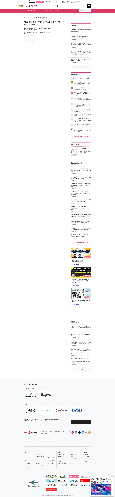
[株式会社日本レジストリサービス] (30, 411)
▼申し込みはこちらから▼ (96, 483)
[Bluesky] (83, 432)
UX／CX (37, 463)
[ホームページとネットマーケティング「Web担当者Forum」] (74, 477)
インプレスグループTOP (80, 441)
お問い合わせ (62, 439)
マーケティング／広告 (33, 14)
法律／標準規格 (28, 463)
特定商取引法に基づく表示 (48, 441)
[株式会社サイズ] (61, 411)
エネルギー (64, 2)
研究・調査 (78, 1)
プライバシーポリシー (31, 441)
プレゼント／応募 (88, 458)
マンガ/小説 (73, 458)
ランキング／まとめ (62, 463)
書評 (72, 456)
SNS (43, 14)
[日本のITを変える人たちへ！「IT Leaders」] (63, 481)
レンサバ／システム (50, 463)
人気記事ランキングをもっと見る (82, 136)
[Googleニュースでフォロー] (86, 432)
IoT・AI (70, 1)
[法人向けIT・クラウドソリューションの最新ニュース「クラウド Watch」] (51, 481)
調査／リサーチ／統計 (77, 14)
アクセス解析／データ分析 (51, 14)
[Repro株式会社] (46, 395)
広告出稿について (81, 6)
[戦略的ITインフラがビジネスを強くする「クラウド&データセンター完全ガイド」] (51, 477)
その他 (48, 468)
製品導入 (56, 1)
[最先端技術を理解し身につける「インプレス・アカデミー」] (85, 485)
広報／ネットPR (28, 465)
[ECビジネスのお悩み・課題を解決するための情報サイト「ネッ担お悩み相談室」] (51, 490)
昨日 (74, 78)
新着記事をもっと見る (82, 67)
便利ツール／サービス (63, 461)
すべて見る (82, 369)
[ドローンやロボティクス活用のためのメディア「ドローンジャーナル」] (74, 485)
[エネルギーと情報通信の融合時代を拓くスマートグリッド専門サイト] (74, 481)
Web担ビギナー (44, 6)
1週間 (81, 78)
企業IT (63, 1)
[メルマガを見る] (72, 432)
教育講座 (71, 2)
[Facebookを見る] (76, 432)
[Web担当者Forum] (30, 433)
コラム (60, 458)
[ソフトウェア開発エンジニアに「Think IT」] (63, 477)
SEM (36, 468)
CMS (70, 14)
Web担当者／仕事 (88, 14)
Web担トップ (26, 17)
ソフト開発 (67, 1)
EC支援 (74, 2)
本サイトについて (30, 439)
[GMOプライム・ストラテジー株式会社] (77, 411)
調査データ (61, 456)
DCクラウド (74, 1)
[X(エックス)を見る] (79, 432)
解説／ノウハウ (61, 454)
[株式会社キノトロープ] (46, 411)
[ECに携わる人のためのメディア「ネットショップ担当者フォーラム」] (85, 481)
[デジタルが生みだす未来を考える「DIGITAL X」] (63, 485)
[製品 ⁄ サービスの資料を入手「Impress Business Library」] (51, 485)
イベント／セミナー (74, 461)
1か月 (88, 78)
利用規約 (77, 439)
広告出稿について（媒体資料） (49, 439)
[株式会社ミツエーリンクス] (30, 395)
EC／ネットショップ (39, 465)
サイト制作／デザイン (63, 14)
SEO (26, 14)
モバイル (48, 465)
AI (39, 14)
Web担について (72, 6)
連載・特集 (60, 6)
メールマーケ (27, 468)
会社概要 (61, 441)
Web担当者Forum (30, 5)
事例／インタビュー (74, 454)
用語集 (31, 17)
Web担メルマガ (53, 6)
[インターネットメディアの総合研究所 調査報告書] (85, 477)
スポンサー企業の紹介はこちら (81, 422)
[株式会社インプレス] (33, 483)
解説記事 (86, 454)
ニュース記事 (87, 456)
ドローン (67, 2)
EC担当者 (48, 1)
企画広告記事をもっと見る (82, 242)
